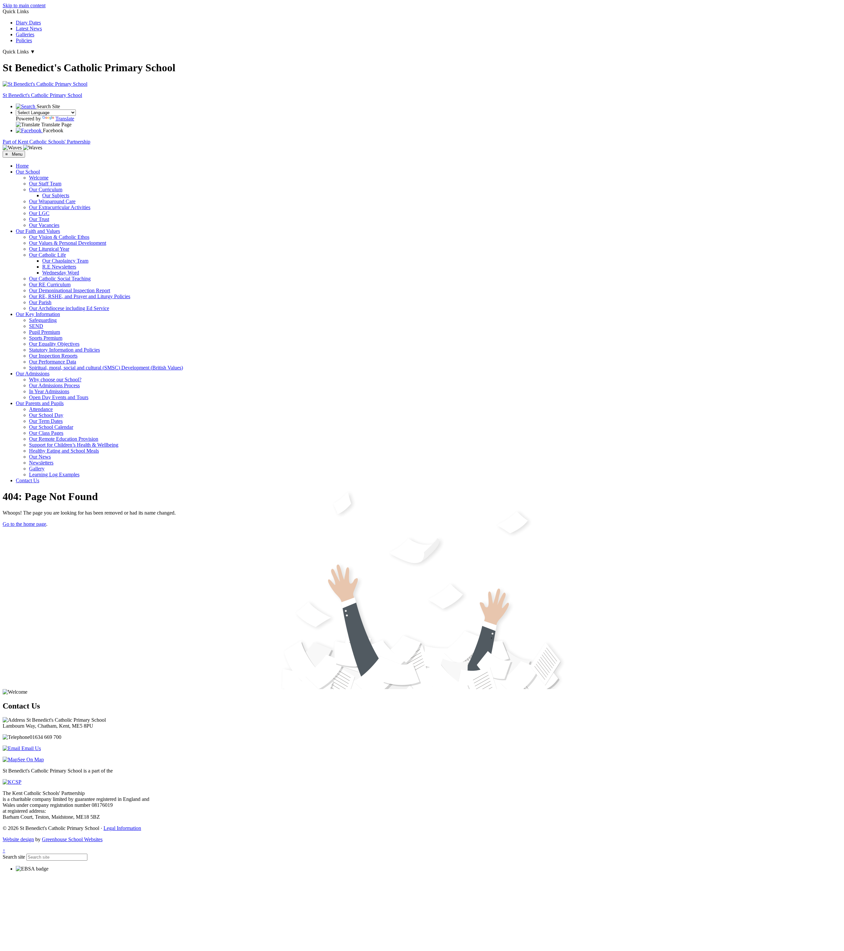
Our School (28, 171)
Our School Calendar (51, 427)
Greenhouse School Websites (72, 839)
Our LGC (39, 213)
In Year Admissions (49, 391)
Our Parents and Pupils (40, 403)
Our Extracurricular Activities (59, 207)
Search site (14, 857)
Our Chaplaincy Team (65, 261)
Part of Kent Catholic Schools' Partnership (46, 141)
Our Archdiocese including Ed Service (69, 308)
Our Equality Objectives (54, 344)
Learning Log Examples (54, 474)
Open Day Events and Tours (58, 397)
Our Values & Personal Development (67, 243)
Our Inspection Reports (53, 356)
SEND (36, 326)
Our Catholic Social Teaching (60, 278)
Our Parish (40, 302)
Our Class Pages (46, 433)
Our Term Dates (46, 421)
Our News (40, 457)
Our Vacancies (44, 225)
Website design (18, 839)
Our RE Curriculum (50, 284)
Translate (64, 118)
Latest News (29, 28)
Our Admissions (32, 373)
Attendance (41, 409)
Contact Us (27, 480)
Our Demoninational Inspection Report (69, 290)
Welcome (38, 177)
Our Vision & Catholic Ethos (59, 237)
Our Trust (39, 219)
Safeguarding (43, 320)
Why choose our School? (55, 379)
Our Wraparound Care (52, 201)
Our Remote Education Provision (63, 439)
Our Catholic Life (47, 255)
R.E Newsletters (59, 266)
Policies (24, 40)
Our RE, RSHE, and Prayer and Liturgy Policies (79, 296)
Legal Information (122, 828)
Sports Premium (45, 338)
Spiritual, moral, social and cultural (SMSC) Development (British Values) (106, 367)
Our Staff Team (45, 183)
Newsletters (41, 462)
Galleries (25, 34)
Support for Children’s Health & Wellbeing (73, 445)
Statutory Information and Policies (64, 350)
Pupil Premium (44, 332)
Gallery (37, 468)
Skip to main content (24, 5)
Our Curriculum (45, 189)
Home (22, 166)
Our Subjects (55, 195)
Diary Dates (28, 22)
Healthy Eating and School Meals (64, 451)
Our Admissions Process (54, 385)
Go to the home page (24, 524)
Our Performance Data (52, 362)
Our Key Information (38, 314)
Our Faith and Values (38, 231)
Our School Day (46, 415)
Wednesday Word (60, 272)
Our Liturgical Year (49, 249)
